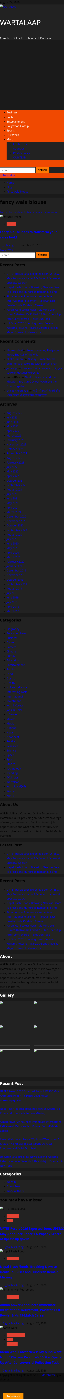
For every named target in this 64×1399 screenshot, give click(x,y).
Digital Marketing (13, 1247)
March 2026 (14, 435)
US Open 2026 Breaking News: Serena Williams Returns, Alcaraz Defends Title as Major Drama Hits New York (32, 327)
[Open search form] (1, 164)
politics (11, 117)
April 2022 (13, 476)
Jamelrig (12, 368)
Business (12, 112)
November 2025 (16, 444)
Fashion (11, 224)
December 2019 (16, 570)
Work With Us (15, 1191)
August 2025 (14, 458)
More (10, 139)
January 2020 (14, 566)
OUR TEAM (20, 157)
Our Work (13, 135)
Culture (11, 656)
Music (10, 723)
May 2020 (12, 548)
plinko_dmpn (15, 359)
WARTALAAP (20, 22)
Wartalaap (13, 782)
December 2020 (16, 516)
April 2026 (13, 431)
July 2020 (12, 539)
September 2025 (17, 453)
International (15, 696)
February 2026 (15, 440)
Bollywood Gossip (18, 126)
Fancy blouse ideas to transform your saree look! (30, 212)
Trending (12, 773)
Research (12, 746)
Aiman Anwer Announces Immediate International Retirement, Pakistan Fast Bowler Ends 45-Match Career (31, 300)
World (10, 795)
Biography (13, 629)
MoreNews (48, 1375)
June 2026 (13, 422)
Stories (11, 764)
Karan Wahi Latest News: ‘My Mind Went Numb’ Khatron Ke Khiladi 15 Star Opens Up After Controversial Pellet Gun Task (34, 314)
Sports (11, 130)
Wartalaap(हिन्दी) (16, 786)
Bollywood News (17, 633)
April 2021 (13, 507)
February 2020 (15, 561)
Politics (11, 741)
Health (11, 683)
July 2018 (12, 602)
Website (12, 1182)
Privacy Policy (21, 153)
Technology (14, 768)
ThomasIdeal (15, 350)
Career (11, 642)
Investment (14, 701)
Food (10, 674)
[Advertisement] (32, 75)
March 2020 (14, 557)
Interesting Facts (17, 692)
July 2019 (12, 593)
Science (11, 750)
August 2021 (14, 489)
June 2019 (13, 597)
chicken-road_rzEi (18, 390)
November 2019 (16, 575)
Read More (6, 249)
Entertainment (16, 121)
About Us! (19, 148)
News (10, 732)
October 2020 (15, 525)
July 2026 (12, 417)
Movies (11, 719)
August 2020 (14, 534)
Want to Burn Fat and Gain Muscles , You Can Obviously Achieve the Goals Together (32, 381)
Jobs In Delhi (14, 710)
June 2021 (13, 498)
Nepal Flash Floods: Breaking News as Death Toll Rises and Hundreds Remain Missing (29, 1272)
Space (10, 755)
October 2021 (15, 480)
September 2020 (17, 530)
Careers (11, 647)
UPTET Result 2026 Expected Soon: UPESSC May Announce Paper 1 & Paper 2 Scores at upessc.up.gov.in (33, 278)
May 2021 (12, 503)
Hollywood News (17, 687)
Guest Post (13, 1186)
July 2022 (12, 467)
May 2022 (12, 471)
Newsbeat (13, 737)
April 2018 (13, 606)
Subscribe (8, 175)
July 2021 (12, 494)
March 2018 (14, 611)
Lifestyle (12, 714)
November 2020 (16, 521)
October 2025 (15, 449)
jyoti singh (9, 245)
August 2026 (14, 413)
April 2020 (13, 552)
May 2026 (12, 426)
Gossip (11, 678)
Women (11, 791)
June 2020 (13, 543)
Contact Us (20, 144)
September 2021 (17, 485)
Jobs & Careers (16, 705)
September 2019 (17, 584)
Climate (11, 651)
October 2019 (15, 579)
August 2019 (14, 588)
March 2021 (14, 512)
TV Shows (13, 777)
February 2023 (15, 462)
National (12, 728)
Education (13, 660)
